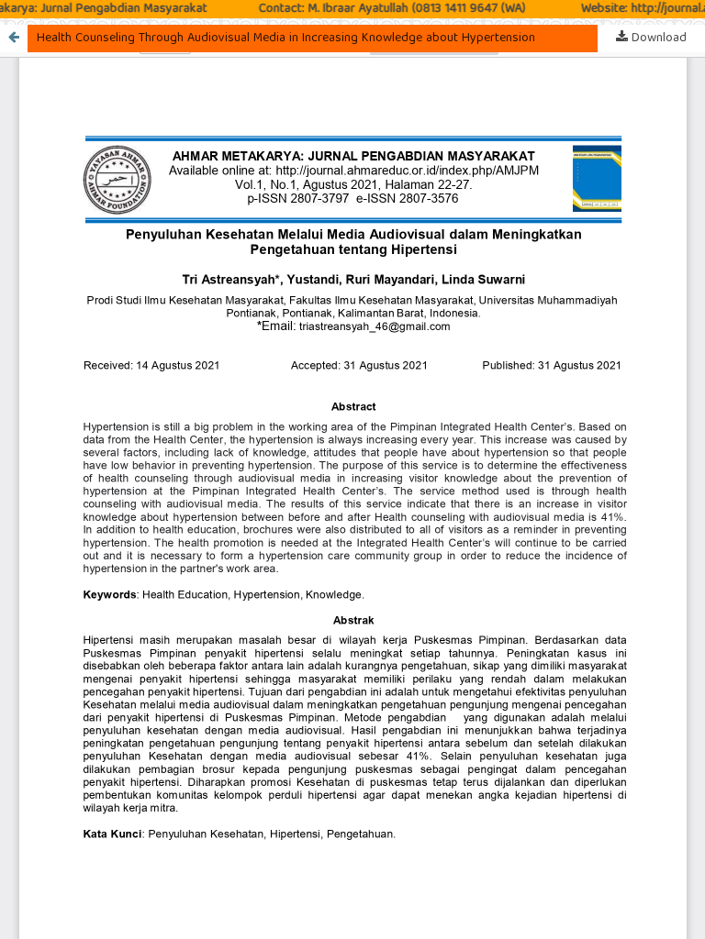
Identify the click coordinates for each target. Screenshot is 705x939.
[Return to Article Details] (14, 38)
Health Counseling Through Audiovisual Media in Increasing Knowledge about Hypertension (286, 39)
